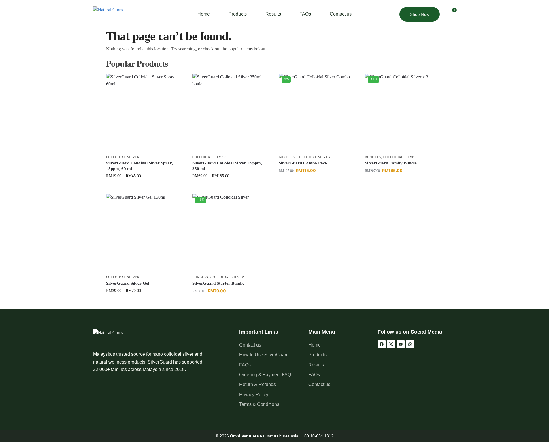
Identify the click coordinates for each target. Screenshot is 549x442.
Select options (145, 188)
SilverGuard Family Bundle (391, 163)
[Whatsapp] (410, 344)
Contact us (341, 14)
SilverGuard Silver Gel (127, 283)
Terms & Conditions (259, 404)
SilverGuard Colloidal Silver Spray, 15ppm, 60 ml (139, 166)
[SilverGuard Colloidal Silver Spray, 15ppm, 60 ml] (145, 112)
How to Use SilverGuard (264, 354)
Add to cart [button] (317, 183)
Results (273, 14)
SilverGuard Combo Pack (303, 163)
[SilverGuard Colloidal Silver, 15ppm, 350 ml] (231, 112)
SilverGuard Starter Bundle (218, 283)
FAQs (305, 14)
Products (238, 14)
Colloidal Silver (122, 157)
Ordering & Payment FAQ (265, 374)
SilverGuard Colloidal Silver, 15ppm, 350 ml (227, 166)
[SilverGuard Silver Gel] (145, 233)
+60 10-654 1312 (317, 436)
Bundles (287, 157)
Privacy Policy (253, 394)
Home (203, 14)
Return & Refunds (257, 384)
